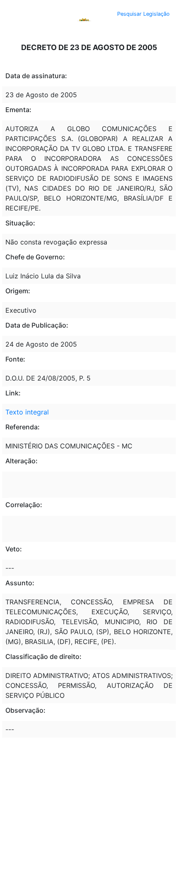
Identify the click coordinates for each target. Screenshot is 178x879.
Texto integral (27, 412)
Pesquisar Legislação (143, 14)
